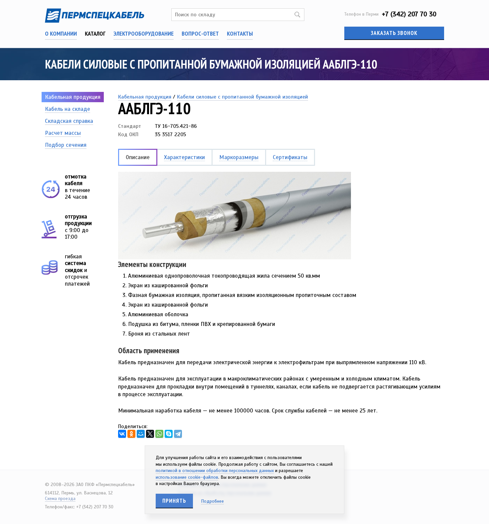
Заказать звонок (394, 33)
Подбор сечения (65, 144)
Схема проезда (60, 498)
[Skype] (169, 434)
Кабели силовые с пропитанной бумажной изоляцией (242, 97)
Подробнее (212, 501)
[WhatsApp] (159, 434)
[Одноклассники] (131, 434)
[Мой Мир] (141, 434)
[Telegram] (178, 434)
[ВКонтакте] (122, 434)
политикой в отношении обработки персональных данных (215, 470)
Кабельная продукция (72, 97)
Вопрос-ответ (200, 33)
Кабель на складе (67, 109)
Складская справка (69, 121)
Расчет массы (63, 133)
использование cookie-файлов (187, 477)
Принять (174, 500)
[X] (150, 434)
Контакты (240, 33)
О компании (61, 33)
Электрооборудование (143, 33)
